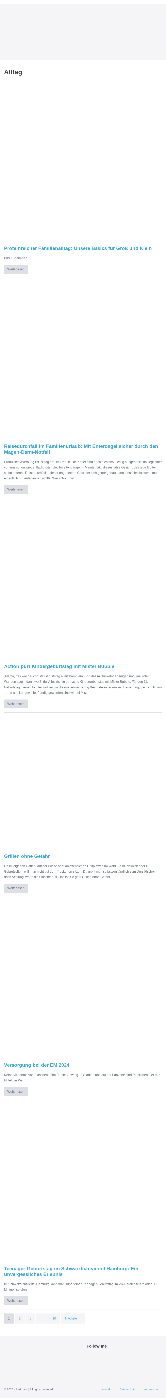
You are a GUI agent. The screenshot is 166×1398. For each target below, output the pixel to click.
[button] (154, 32)
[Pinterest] (98, 1356)
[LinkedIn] (107, 1356)
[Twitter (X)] (94, 1356)
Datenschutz (127, 1389)
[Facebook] (89, 1356)
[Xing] (117, 1356)
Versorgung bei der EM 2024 (36, 1065)
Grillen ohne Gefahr (27, 856)
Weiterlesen (17, 271)
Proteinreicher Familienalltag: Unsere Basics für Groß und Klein (78, 248)
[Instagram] (103, 1356)
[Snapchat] (112, 1356)
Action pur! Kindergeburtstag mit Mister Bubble (59, 666)
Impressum (151, 1389)
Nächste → (73, 1318)
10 (54, 1318)
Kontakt (106, 1389)
